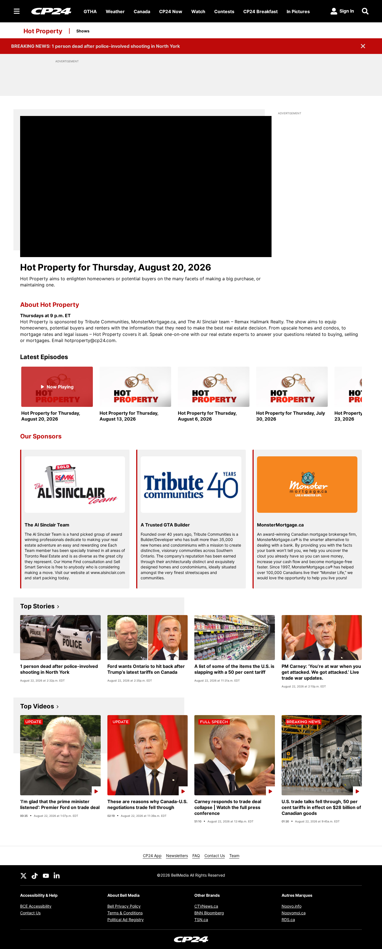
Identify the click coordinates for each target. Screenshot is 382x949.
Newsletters (177, 855)
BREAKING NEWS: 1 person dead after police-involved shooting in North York (95, 46)
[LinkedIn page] (57, 875)
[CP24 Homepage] (51, 11)
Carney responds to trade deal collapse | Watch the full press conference (227, 807)
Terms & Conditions (125, 912)
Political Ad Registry (125, 919)
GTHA (90, 11)
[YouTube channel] (46, 875)
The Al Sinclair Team (47, 525)
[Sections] (16, 11)
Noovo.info (291, 906)
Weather (115, 11)
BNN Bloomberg (209, 912)
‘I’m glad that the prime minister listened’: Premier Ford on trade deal (60, 804)
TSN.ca (201, 919)
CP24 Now (170, 11)
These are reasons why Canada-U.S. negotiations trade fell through (147, 804)
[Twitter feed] (23, 875)
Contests (224, 11)
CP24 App (152, 855)
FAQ (196, 855)
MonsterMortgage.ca (280, 525)
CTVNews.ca (206, 906)
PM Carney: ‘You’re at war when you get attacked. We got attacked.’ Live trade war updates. (321, 672)
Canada (142, 11)
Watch (198, 11)
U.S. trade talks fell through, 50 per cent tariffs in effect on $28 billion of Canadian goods (321, 807)
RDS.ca (288, 919)
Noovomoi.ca (294, 912)
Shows (82, 31)
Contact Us (214, 855)
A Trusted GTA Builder (165, 525)
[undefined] (57, 394)
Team (234, 855)
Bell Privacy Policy (124, 906)
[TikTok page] (34, 875)
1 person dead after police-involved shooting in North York (59, 669)
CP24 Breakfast (260, 11)
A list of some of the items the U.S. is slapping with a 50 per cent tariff (234, 669)
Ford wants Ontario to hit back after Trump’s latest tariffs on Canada (146, 669)
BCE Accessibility (35, 906)
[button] (350, 394)
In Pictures (298, 11)
